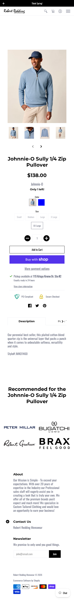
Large (42, 217)
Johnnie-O (37, 184)
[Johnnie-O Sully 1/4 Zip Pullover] (14, 133)
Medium (31, 217)
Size (37, 211)
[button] (3, 3)
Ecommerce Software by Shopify (26, 580)
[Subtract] (27, 238)
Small (19, 217)
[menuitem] (45, 11)
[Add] (46, 238)
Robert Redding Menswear (24, 574)
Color (37, 196)
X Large (54, 217)
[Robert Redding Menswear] (14, 11)
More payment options (37, 268)
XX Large (37, 225)
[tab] (27, 321)
